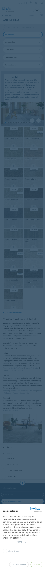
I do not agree (19, 564)
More (19, 542)
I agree (36, 564)
